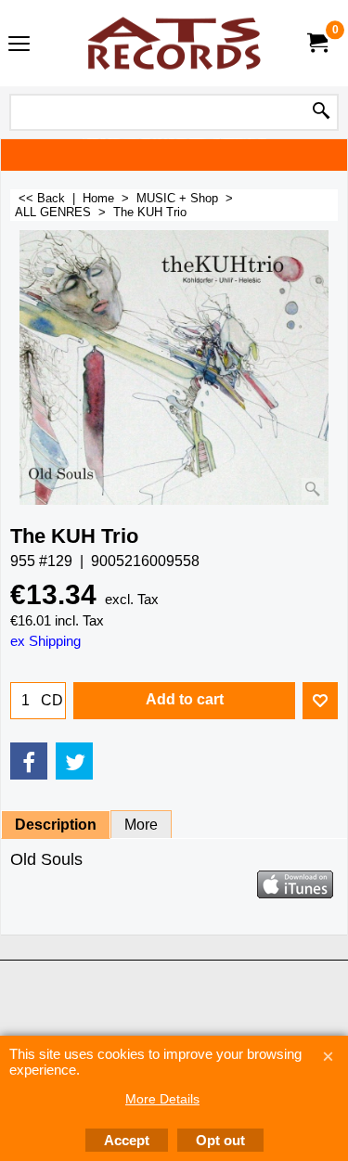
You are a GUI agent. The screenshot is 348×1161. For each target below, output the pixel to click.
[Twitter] (74, 761)
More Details (162, 1098)
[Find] (321, 112)
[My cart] (316, 43)
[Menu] (19, 45)
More (141, 824)
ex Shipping (45, 641)
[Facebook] (28, 761)
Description (56, 824)
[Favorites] (320, 700)
